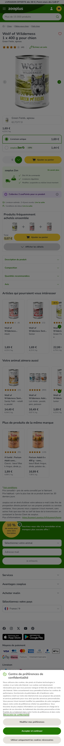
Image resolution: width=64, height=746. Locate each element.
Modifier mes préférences (32, 722)
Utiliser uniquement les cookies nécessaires (32, 740)
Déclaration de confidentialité (16, 714)
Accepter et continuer (32, 731)
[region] (32, 708)
